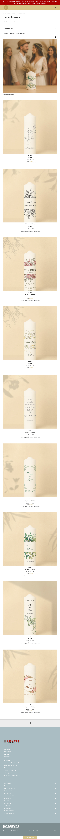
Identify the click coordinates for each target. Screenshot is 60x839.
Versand (31, 161)
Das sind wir (7, 751)
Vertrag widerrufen (30, 837)
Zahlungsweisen (8, 773)
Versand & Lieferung (10, 770)
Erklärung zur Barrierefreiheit (12, 775)
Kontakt (6, 754)
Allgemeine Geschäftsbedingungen (14, 763)
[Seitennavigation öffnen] (53, 7)
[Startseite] (18, 7)
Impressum (7, 760)
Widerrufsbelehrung (9, 768)
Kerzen (14, 13)
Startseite (7, 749)
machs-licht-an (6, 13)
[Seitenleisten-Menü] (56, 37)
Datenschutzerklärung (10, 765)
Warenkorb (7, 756)
